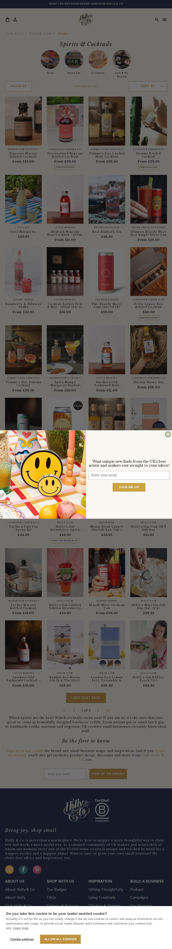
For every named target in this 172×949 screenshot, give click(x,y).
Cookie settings (22, 939)
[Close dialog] (168, 434)
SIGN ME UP (129, 487)
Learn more (21, 928)
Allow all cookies (60, 939)
